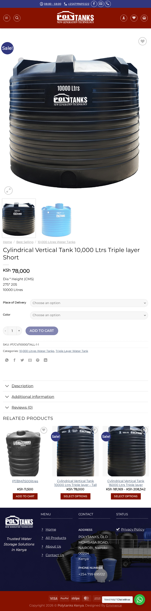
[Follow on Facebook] (94, 4)
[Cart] (144, 18)
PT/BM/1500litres (25, 481)
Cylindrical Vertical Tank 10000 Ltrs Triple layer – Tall (75, 483)
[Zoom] (8, 190)
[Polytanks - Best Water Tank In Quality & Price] (75, 18)
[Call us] (108, 4)
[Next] (142, 116)
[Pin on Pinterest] (37, 360)
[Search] (17, 18)
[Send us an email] (101, 4)
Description (22, 385)
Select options (75, 496)
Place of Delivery (14, 302)
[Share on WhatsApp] (6, 360)
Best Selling (24, 242)
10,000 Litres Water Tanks (56, 242)
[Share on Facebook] (14, 360)
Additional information (33, 396)
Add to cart (42, 331)
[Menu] (6, 18)
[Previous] (8, 116)
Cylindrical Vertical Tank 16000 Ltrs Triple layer (125, 483)
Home (7, 242)
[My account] (123, 18)
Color (6, 314)
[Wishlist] (134, 18)
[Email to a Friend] (30, 360)
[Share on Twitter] (22, 360)
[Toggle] (7, 386)
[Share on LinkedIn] (45, 360)
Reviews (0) (22, 407)
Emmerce (114, 605)
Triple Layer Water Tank (72, 351)
